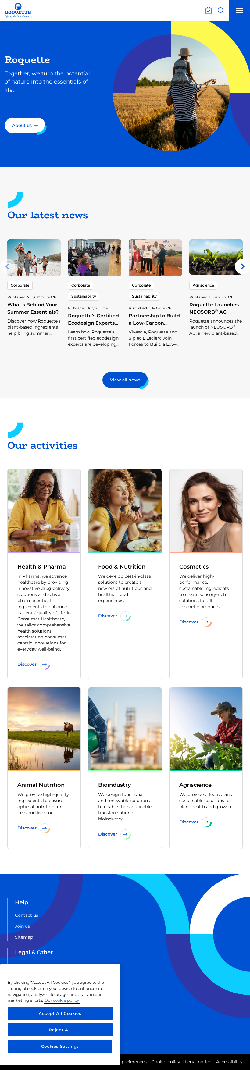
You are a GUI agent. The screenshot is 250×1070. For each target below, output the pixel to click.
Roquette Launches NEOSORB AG (214, 308)
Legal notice (198, 1062)
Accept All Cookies (60, 1013)
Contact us (26, 915)
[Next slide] (242, 266)
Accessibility (229, 1062)
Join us (22, 926)
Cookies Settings (60, 1046)
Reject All (60, 1029)
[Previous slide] (7, 266)
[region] (60, 1014)
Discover (27, 664)
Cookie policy (166, 1062)
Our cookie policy (62, 1000)
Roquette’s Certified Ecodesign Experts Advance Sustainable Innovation (94, 327)
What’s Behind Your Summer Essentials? (33, 308)
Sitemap (24, 937)
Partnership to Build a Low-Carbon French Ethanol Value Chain (154, 327)
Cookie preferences (126, 1062)
